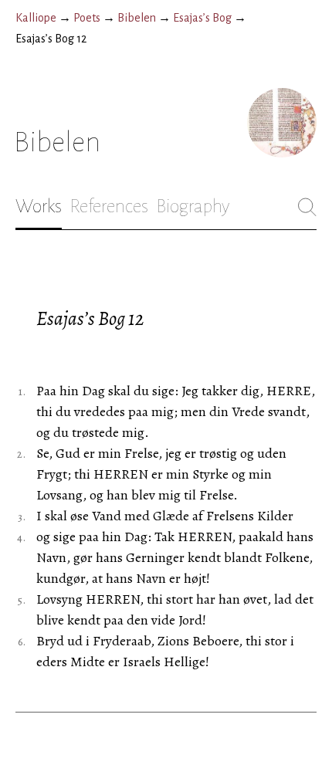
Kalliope (35, 18)
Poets (86, 18)
